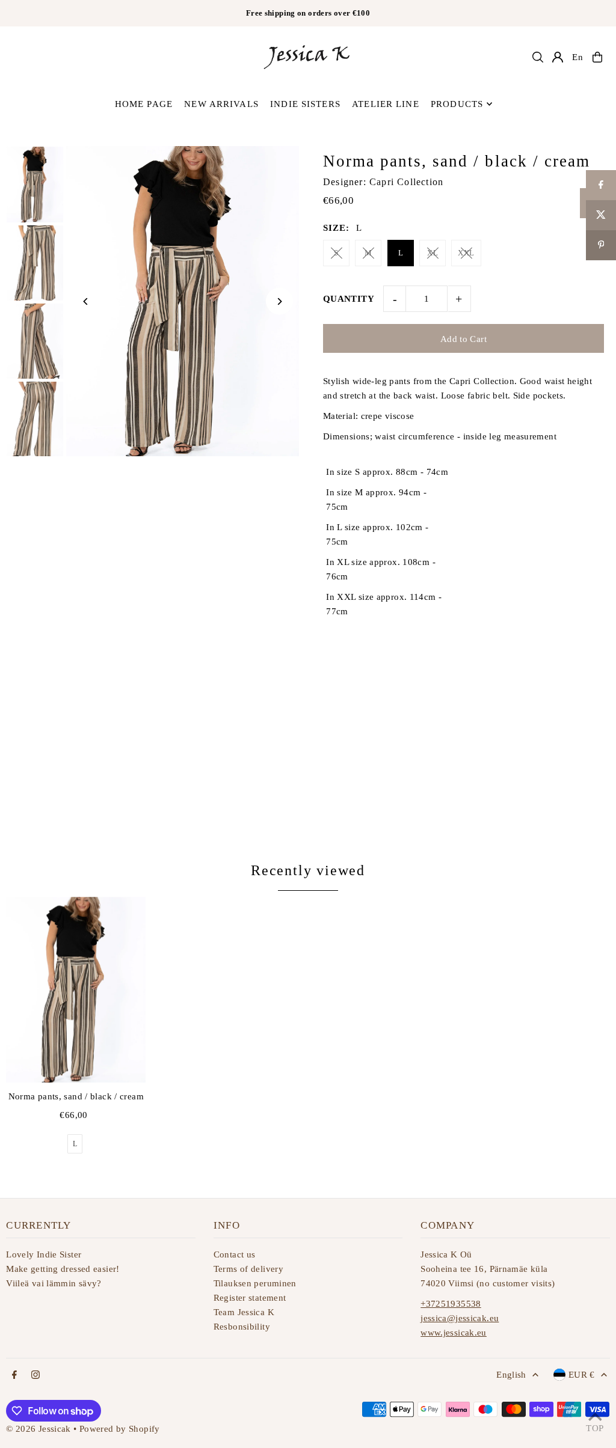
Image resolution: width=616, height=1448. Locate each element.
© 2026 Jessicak (38, 1429)
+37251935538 (450, 1304)
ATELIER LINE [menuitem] (385, 104)
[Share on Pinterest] (357, 644)
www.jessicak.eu (453, 1332)
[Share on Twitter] (335, 644)
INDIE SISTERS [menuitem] (305, 104)
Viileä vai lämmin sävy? (54, 1283)
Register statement (250, 1298)
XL (432, 252)
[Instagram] (35, 1375)
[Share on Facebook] (325, 644)
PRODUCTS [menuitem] (457, 104)
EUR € (581, 1374)
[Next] (279, 301)
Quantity (348, 299)
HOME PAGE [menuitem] (144, 104)
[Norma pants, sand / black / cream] (76, 990)
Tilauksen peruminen (255, 1283)
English (511, 1374)
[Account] (557, 57)
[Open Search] (537, 57)
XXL (466, 252)
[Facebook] (14, 1375)
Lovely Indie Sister (43, 1254)
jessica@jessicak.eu (459, 1318)
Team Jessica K (244, 1312)
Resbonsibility (242, 1326)
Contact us (235, 1254)
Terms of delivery (248, 1269)
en (578, 57)
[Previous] (85, 301)
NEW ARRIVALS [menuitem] (221, 104)
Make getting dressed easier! (63, 1269)
